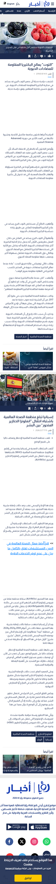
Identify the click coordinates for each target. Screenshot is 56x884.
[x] (22, 841)
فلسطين (9, 11)
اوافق (28, 878)
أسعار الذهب (38, 11)
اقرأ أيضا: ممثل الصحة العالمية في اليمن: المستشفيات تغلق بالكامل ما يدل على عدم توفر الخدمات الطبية (30, 548)
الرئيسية (51, 11)
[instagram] (34, 841)
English (10, 4)
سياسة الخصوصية (13, 868)
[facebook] (9, 841)
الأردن (27, 11)
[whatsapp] (47, 841)
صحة (19, 11)
